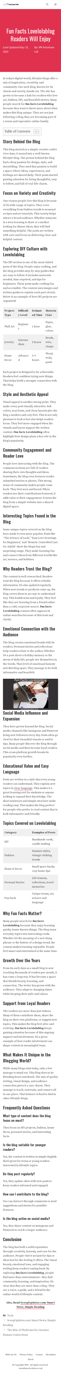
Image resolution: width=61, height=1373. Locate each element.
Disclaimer (51, 1354)
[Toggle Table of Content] (35, 131)
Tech (10, 1315)
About (30, 1359)
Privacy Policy (26, 1354)
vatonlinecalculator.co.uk (30, 1368)
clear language (23, 788)
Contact (39, 1354)
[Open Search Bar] (47, 4)
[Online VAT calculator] (11, 4)
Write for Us (11, 1354)
